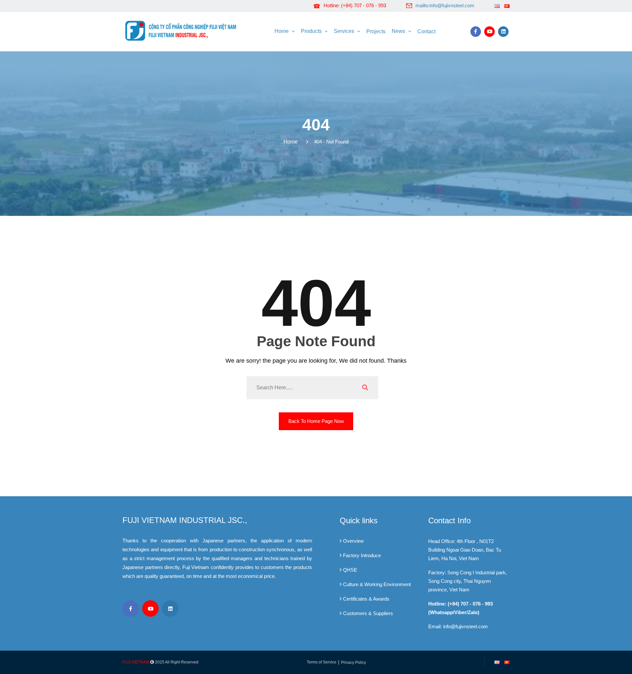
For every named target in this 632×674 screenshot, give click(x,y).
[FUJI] (182, 30)
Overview (353, 541)
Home (282, 31)
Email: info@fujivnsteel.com (458, 626)
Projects (375, 31)
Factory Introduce (362, 555)
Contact (426, 31)
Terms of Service (321, 662)
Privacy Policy (353, 662)
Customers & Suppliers (368, 613)
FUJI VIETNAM (135, 662)
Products (311, 31)
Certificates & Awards (366, 599)
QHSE (350, 570)
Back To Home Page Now (316, 421)
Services (344, 31)
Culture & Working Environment (377, 584)
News (398, 31)
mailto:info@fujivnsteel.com (444, 5)
